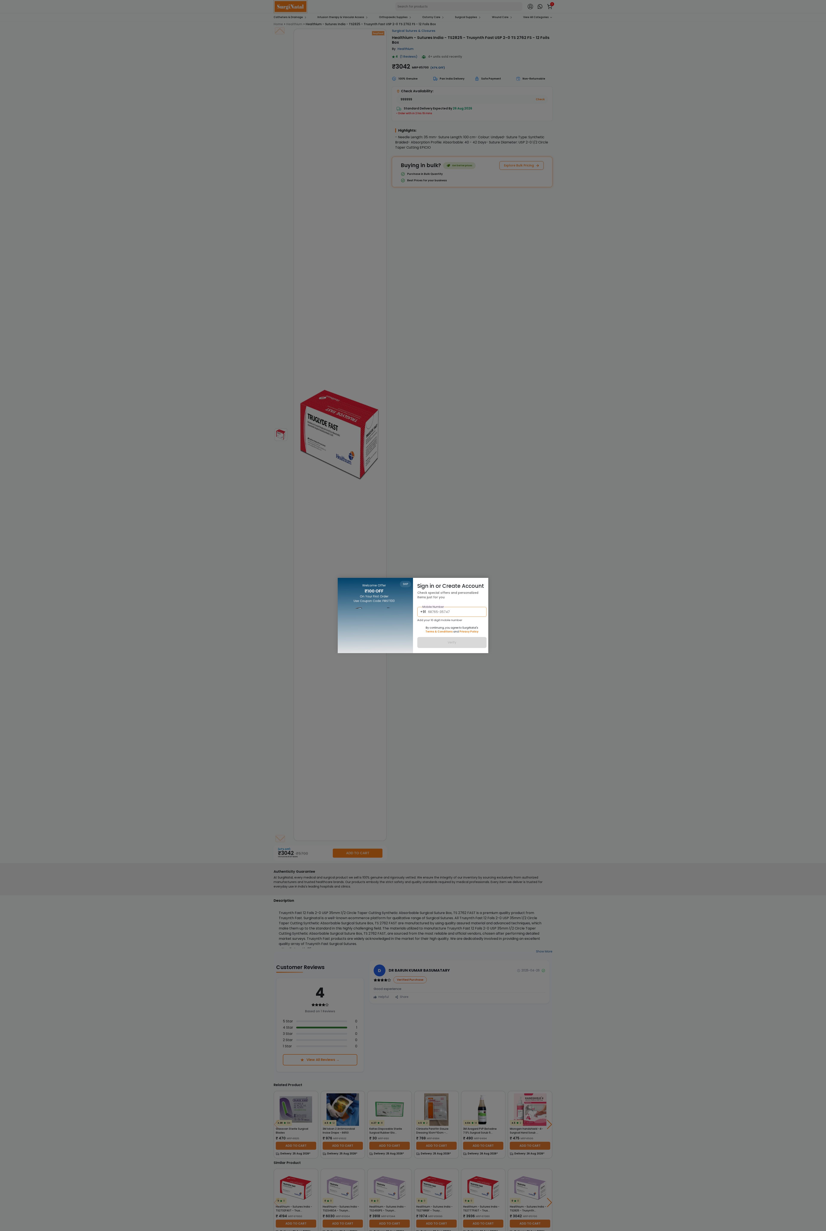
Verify (452, 642)
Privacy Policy (468, 631)
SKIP (405, 584)
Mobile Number (433, 607)
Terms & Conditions (439, 631)
